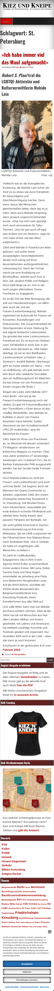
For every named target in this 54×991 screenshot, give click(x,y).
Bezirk (27, 887)
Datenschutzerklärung (29, 987)
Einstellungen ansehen (27, 980)
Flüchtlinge (46, 908)
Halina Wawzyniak (27, 922)
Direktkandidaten (14, 908)
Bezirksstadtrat (29, 892)
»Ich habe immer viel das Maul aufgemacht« (25, 58)
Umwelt (6, 857)
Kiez (4, 844)
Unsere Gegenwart (14, 861)
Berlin (21, 887)
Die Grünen (42, 904)
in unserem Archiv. (26, 694)
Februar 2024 (11, 649)
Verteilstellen (29, 676)
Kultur (6, 848)
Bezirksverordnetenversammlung (24, 895)
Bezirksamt (38, 887)
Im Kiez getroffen (19, 654)
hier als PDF (25, 685)
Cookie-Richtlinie (12, 987)
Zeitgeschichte (11, 873)
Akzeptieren (27, 964)
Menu (6, 21)
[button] (49, 931)
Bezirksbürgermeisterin (12, 892)
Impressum (44, 987)
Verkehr (7, 865)
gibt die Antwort (28, 830)
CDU (25, 903)
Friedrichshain (8, 913)
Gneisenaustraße (42, 918)
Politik (6, 852)
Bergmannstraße (9, 887)
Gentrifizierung (26, 918)
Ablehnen (27, 972)
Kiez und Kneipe (35, 926)
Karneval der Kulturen (20, 926)
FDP (39, 908)
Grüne (5, 922)
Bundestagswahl (9, 900)
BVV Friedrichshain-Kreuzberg (35, 900)
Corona (33, 904)
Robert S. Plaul (27, 67)
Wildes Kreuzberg (13, 869)
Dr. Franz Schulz (29, 908)
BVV (19, 899)
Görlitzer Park (14, 922)
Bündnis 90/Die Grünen (12, 904)
